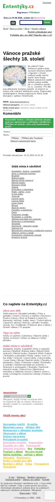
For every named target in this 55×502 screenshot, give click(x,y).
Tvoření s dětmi (13, 451)
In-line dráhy (17, 194)
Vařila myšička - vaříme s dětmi (23, 454)
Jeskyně (16, 196)
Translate (46, 3)
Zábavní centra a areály (23, 233)
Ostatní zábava (10, 327)
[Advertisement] (29, 41)
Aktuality (8, 457)
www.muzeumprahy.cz (19, 102)
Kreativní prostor (19, 237)
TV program (24, 327)
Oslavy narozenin (14, 436)
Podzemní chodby (20, 214)
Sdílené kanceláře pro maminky (26, 219)
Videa (28, 463)
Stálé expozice (10, 313)
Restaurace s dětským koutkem (23, 430)
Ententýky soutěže (14, 442)
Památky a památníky (22, 210)
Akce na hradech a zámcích (33, 318)
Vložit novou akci (14, 415)
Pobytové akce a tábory (39, 325)
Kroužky (32, 424)
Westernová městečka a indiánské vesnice (32, 230)
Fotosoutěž (33, 445)
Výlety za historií (11, 338)
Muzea (15, 205)
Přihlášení (34, 12)
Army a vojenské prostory (24, 173)
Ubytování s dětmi (14, 433)
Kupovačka (35, 442)
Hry (30, 448)
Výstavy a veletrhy (30, 316)
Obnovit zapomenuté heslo (23, 141)
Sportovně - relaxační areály (25, 226)
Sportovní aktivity (12, 323)
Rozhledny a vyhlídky (22, 217)
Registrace (22, 12)
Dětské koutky (18, 183)
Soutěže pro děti (13, 445)
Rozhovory (23, 457)
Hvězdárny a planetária (22, 189)
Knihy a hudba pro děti (17, 460)
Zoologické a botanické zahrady (27, 235)
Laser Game (17, 203)
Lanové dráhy (18, 201)
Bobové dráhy (18, 178)
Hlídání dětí (33, 427)
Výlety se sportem (11, 336)
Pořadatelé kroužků (15, 439)
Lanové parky (18, 198)
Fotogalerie (42, 463)
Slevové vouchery (14, 448)
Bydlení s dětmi (13, 463)
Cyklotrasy (27, 336)
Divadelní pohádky (27, 313)
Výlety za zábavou (29, 338)
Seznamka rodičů (14, 424)
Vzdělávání (21, 325)
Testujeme (9, 467)
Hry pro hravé (34, 451)
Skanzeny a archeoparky (23, 221)
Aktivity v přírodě (31, 323)
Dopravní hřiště (19, 185)
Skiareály (16, 224)
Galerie (15, 187)
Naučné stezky (19, 208)
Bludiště (15, 176)
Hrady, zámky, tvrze (21, 192)
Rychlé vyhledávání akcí (40, 32)
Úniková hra (17, 228)
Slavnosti (45, 316)
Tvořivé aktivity (44, 320)
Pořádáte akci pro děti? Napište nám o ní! (31, 35)
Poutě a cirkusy (10, 318)
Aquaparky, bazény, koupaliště (26, 171)
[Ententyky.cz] (18, 7)
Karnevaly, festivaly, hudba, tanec (19, 320)
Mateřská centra (13, 427)
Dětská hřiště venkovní (22, 180)
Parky (14, 212)
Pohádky (39, 448)
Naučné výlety (41, 336)
